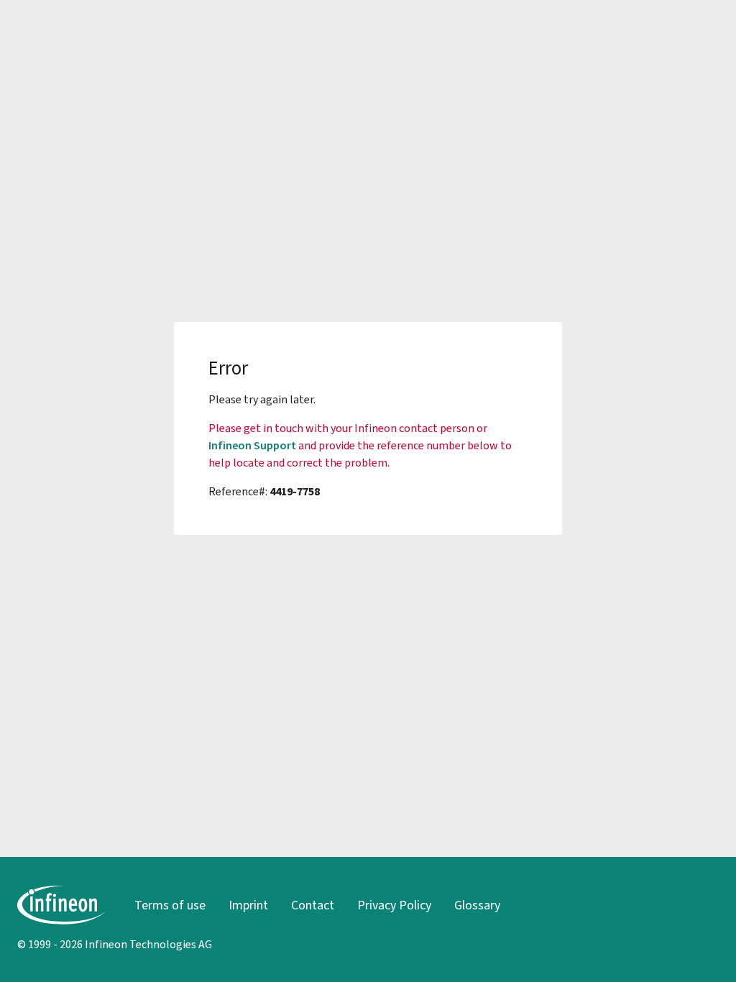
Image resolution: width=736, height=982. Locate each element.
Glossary (477, 905)
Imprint (248, 905)
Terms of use (170, 905)
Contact (312, 905)
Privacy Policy (394, 905)
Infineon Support (252, 445)
